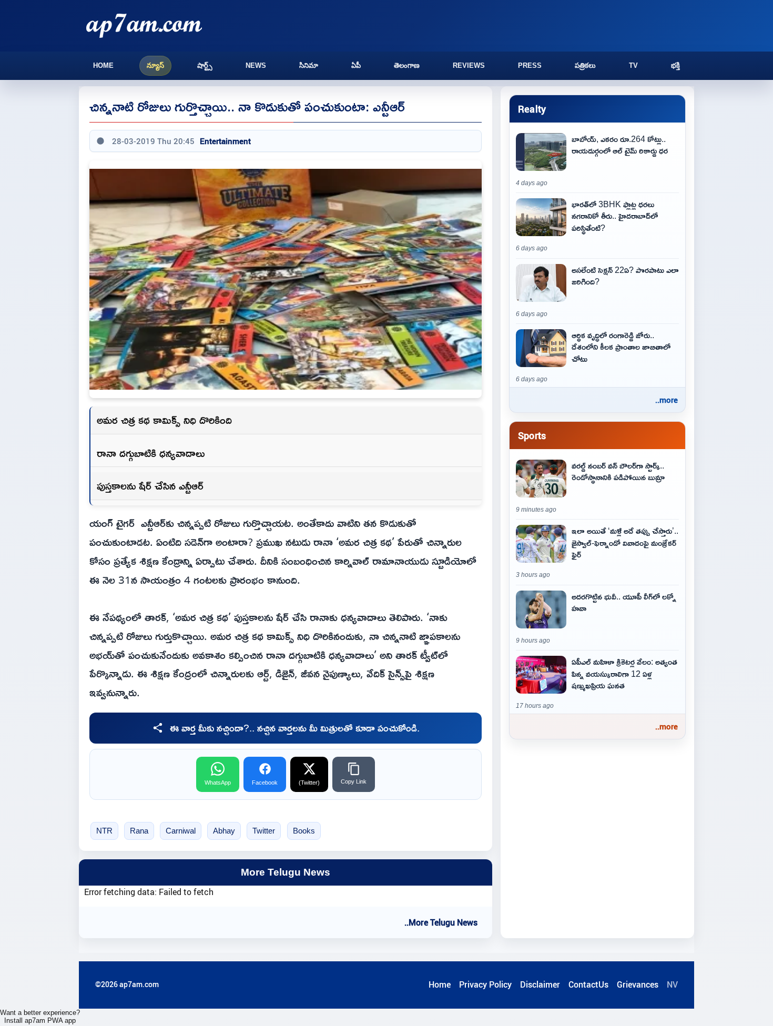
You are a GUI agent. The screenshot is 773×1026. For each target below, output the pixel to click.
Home (103, 65)
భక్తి (675, 65)
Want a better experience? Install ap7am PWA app (40, 1016)
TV (633, 65)
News (256, 65)
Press (530, 65)
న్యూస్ (155, 65)
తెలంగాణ (407, 65)
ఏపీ (356, 65)
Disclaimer (540, 984)
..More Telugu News (440, 922)
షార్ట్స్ (204, 65)
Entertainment (225, 141)
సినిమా (308, 65)
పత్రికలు (585, 65)
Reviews (469, 65)
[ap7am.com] (144, 25)
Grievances (637, 984)
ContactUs (588, 984)
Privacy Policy (485, 984)
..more (666, 399)
